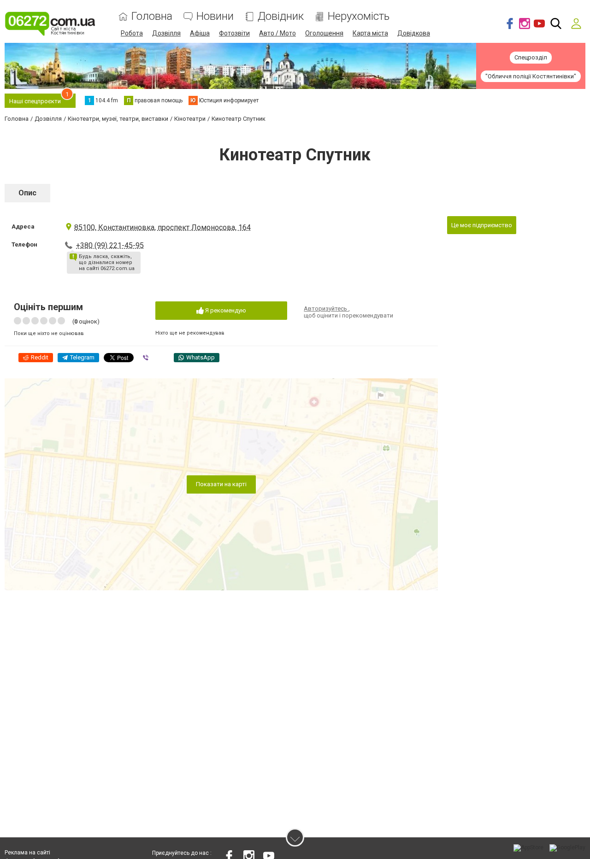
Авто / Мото (277, 33)
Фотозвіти (234, 33)
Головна (151, 16)
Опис (27, 192)
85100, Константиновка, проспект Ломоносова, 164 (162, 227)
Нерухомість (358, 16)
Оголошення (324, 33)
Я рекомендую (225, 310)
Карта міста (370, 33)
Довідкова (413, 33)
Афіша (200, 33)
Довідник (281, 16)
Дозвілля (166, 33)
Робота (132, 33)
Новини (215, 16)
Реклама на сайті (27, 852)
